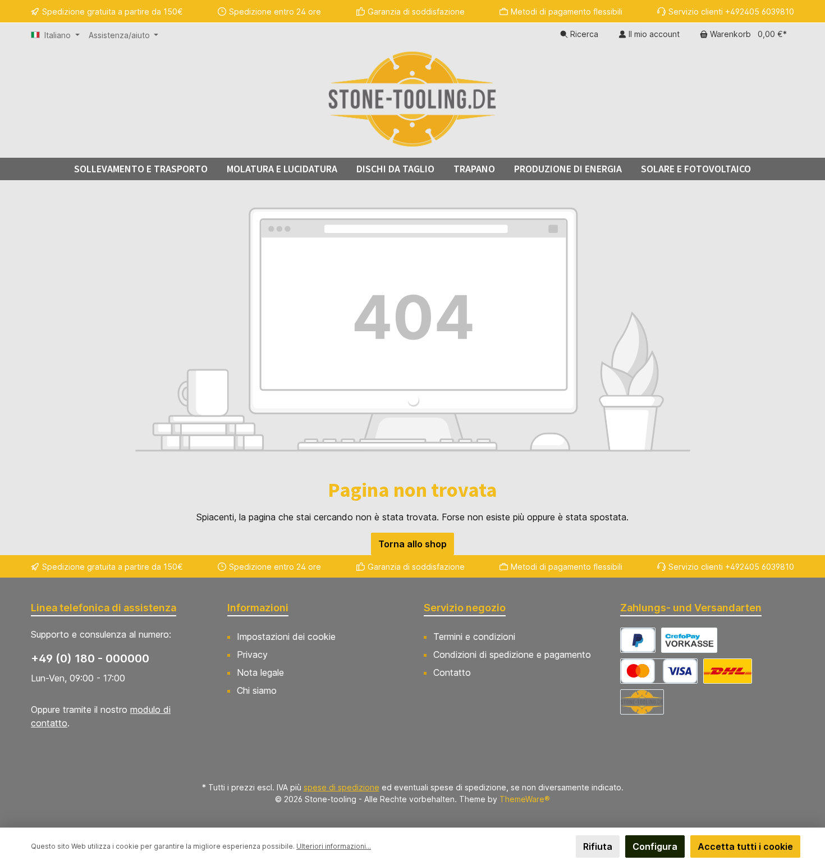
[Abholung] (642, 702)
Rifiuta (597, 846)
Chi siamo (257, 690)
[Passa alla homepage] (412, 99)
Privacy (252, 654)
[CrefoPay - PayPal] (638, 640)
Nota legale (260, 672)
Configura (654, 846)
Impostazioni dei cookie (286, 636)
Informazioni (257, 608)
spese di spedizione (341, 787)
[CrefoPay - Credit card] (659, 671)
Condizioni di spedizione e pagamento (512, 654)
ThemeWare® (524, 799)
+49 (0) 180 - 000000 (90, 658)
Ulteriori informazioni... (333, 846)
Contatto (452, 672)
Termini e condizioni (474, 636)
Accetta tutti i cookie (745, 846)
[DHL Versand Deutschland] (727, 671)
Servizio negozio (465, 608)
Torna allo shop (412, 544)
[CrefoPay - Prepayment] (689, 640)
